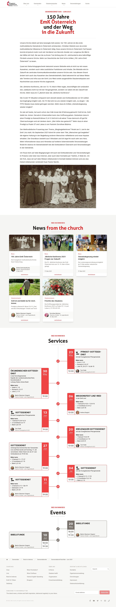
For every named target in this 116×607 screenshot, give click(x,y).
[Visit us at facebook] (90, 601)
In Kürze (51, 570)
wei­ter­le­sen (24, 274)
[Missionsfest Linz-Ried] (58, 403)
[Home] (7, 559)
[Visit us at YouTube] (94, 601)
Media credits (30, 600)
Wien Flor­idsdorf (32, 570)
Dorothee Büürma (55, 313)
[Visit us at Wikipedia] (101, 601)
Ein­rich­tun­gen (74, 577)
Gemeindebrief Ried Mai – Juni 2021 (61, 559)
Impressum (73, 580)
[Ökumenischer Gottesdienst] (58, 383)
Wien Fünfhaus (31, 573)
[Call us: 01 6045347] (109, 601)
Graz (7, 570)
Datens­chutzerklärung (77, 583)
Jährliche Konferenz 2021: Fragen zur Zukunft (55, 258)
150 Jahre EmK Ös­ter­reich (22, 257)
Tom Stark (83, 370)
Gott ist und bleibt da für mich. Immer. (23, 302)
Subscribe (104, 592)
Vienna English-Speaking (35, 577)
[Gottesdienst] (58, 420)
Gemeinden (15, 559)
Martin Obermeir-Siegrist (23, 313)
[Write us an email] (105, 601)
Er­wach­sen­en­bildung (55, 580)
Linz (7, 573)
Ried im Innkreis (28, 559)
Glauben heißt (53, 573)
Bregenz (29, 580)
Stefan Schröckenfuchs (23, 267)
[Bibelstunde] (58, 528)
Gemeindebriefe (42, 559)
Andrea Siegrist (84, 412)
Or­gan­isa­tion (53, 577)
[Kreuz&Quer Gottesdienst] (58, 437)
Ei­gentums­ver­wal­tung (77, 573)
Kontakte (73, 570)
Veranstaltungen (75, 3)
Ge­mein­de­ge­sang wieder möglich (88, 258)
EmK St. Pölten (11, 580)
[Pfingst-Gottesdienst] (58, 361)
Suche (87, 3)
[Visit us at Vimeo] (97, 601)
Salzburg (9, 583)
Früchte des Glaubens (54, 301)
